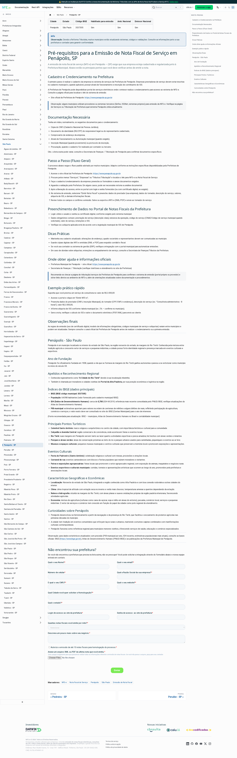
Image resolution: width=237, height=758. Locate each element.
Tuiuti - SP (8, 598)
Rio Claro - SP (9, 499)
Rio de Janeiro (8, 115)
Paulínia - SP (9, 435)
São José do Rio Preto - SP (15, 539)
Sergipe (5, 618)
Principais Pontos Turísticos (204, 75)
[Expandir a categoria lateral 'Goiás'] (40, 65)
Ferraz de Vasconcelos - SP (15, 292)
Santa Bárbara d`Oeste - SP (15, 504)
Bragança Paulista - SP (13, 228)
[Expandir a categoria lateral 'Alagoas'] (40, 30)
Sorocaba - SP (10, 573)
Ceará (4, 50)
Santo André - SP (11, 514)
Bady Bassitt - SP (11, 184)
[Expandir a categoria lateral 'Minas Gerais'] (40, 85)
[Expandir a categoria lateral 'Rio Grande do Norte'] (40, 119)
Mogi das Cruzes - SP (12, 415)
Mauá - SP (8, 406)
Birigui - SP (8, 218)
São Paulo (6, 144)
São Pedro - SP (10, 554)
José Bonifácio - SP (12, 381)
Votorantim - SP (10, 613)
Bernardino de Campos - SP (15, 213)
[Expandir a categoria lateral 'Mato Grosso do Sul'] (40, 80)
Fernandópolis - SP (12, 287)
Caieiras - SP (9, 238)
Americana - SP (10, 154)
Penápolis (95, 683)
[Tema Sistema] (233, 7)
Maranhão (6, 70)
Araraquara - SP (10, 169)
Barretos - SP (9, 189)
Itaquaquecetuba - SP (13, 356)
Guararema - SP (10, 312)
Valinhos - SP (9, 608)
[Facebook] (196, 744)
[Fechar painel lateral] (22, 702)
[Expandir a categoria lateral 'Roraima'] (40, 134)
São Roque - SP (10, 558)
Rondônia (6, 129)
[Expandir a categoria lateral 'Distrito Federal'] (40, 55)
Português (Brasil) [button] (218, 7)
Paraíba (5, 95)
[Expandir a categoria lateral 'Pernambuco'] (40, 104)
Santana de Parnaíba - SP (14, 509)
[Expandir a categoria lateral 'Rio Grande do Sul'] (40, 124)
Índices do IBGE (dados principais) (206, 70)
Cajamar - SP (9, 243)
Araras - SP (8, 174)
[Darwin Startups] (34, 730)
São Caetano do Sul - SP (14, 529)
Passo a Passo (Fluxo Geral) (202, 29)
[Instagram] (209, 744)
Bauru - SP (8, 203)
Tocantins (6, 623)
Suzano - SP (9, 583)
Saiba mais (173, 2)
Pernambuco (7, 105)
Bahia (4, 45)
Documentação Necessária (202, 24)
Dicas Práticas (197, 40)
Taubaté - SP (9, 593)
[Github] (192, 744)
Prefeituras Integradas (11, 26)
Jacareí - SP (9, 371)
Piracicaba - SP (10, 455)
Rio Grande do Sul (9, 124)
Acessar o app (204, 7)
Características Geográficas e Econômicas (209, 84)
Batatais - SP (9, 198)
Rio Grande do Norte (10, 119)
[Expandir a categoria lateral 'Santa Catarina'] (40, 139)
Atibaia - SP (8, 179)
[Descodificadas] (198, 730)
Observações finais (199, 53)
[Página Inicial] (50, 15)
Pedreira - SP (9, 440)
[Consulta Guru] (153, 730)
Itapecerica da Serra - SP (14, 337)
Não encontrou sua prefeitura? (203, 92)
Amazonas (6, 41)
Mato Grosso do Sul (10, 80)
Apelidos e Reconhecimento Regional (207, 66)
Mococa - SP (9, 410)
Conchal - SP (9, 267)
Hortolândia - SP (11, 332)
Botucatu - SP (9, 223)
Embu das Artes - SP (12, 282)
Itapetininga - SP (10, 341)
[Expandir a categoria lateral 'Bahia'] (40, 45)
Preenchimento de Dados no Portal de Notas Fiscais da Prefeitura (211, 34)
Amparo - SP (9, 159)
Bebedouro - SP (10, 208)
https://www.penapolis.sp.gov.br (98, 97)
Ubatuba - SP (9, 603)
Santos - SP (9, 519)
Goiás (4, 65)
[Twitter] (205, 744)
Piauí (4, 110)
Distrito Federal (8, 55)
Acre (4, 21)
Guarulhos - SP (10, 327)
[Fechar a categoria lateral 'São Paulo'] (40, 144)
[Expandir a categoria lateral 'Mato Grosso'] (40, 75)
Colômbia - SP (9, 263)
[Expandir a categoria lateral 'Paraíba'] (40, 95)
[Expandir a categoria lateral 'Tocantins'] (40, 622)
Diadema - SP (9, 277)
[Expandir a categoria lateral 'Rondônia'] (40, 129)
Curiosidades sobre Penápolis (205, 88)
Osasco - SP (9, 425)
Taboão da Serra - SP (12, 588)
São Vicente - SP (10, 563)
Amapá (5, 36)
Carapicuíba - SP (10, 253)
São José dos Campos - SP (15, 544)
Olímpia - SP (9, 420)
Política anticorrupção (113, 744)
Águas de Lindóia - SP (12, 149)
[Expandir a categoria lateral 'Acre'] (40, 21)
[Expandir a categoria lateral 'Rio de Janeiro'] (40, 114)
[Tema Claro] (225, 7)
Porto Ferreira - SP (11, 470)
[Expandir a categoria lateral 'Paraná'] (40, 100)
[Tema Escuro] (229, 7)
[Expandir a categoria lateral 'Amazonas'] (40, 40)
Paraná (5, 100)
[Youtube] (200, 744)
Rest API (36, 7)
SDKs (58, 7)
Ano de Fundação (200, 62)
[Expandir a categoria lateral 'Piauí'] (40, 109)
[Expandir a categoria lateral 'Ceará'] (40, 50)
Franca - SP (8, 297)
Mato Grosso (7, 75)
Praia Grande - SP (11, 475)
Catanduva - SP (10, 258)
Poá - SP (7, 465)
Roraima (5, 134)
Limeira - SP (8, 391)
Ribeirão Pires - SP (11, 489)
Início (8, 14)
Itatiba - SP (8, 361)
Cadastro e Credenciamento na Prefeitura (206, 20)
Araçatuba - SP (10, 164)
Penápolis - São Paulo (200, 57)
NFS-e (64, 683)
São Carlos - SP (10, 534)
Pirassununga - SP (11, 460)
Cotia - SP (8, 272)
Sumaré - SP (9, 578)
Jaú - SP (7, 376)
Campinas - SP (10, 248)
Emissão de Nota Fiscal (122, 683)
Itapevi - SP (8, 346)
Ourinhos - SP (9, 430)
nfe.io (189, 7)
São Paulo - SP (10, 549)
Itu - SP (7, 366)
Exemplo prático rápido (200, 49)
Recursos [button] (68, 7)
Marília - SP (8, 401)
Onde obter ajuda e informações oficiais (206, 44)
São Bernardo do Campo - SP (16, 524)
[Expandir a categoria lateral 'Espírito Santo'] (40, 60)
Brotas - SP (8, 233)
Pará (4, 90)
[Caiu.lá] (173, 730)
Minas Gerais (7, 85)
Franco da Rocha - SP (12, 307)
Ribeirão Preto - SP (11, 494)
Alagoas (5, 31)
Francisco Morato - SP (13, 302)
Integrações (47, 7)
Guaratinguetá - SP (11, 317)
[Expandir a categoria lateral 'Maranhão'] (40, 70)
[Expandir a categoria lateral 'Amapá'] (40, 35)
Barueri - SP (9, 193)
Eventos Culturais (200, 79)
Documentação (22, 7)
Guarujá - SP (9, 322)
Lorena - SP (8, 396)
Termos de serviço (112, 741)
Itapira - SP (8, 351)
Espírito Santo (8, 60)
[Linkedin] (187, 744)
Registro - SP (9, 484)
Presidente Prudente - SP (14, 480)
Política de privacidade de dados (117, 747)
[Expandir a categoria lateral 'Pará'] (40, 90)
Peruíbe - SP (9, 450)
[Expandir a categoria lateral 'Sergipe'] (40, 617)
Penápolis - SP (10, 445)
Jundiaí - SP (9, 386)
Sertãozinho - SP (11, 568)
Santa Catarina (8, 139)
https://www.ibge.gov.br (70, 539)
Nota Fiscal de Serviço (79, 683)
